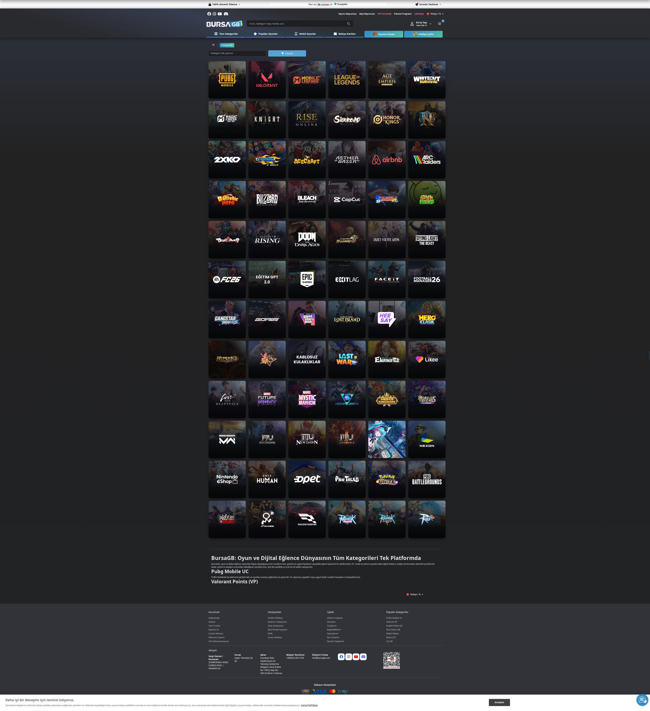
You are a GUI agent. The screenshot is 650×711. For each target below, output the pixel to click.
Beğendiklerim (334, 629)
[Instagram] (348, 656)
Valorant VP (391, 621)
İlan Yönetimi (333, 637)
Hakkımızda (214, 618)
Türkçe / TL (435, 13)
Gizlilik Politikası (275, 618)
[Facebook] (341, 656)
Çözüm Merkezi (216, 633)
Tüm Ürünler (214, 625)
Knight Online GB (394, 625)
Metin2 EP (391, 637)
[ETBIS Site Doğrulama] (410, 660)
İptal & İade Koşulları (277, 629)
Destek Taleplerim (335, 641)
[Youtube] (356, 656)
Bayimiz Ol (214, 629)
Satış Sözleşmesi (276, 625)
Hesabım (331, 621)
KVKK (270, 633)
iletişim (212, 621)
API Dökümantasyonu (219, 641)
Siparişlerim (332, 633)
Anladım (499, 702)
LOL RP (389, 641)
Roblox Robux (392, 633)
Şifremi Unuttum (335, 618)
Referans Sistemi (216, 637)
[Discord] (363, 656)
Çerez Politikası (275, 637)
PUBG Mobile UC (394, 618)
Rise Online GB (393, 629)
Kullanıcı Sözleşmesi (277, 621)
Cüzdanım (332, 625)
